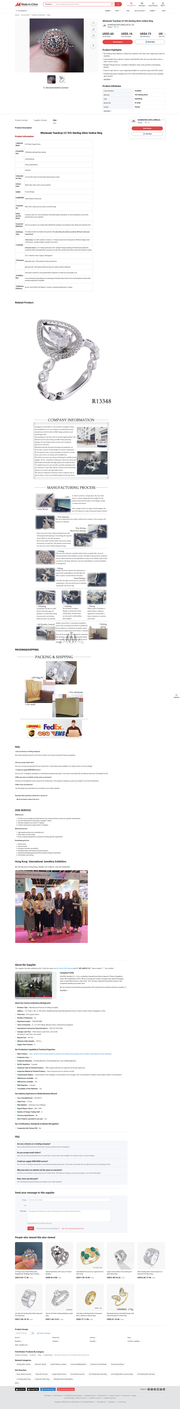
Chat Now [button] (151, 42)
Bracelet (93, 1341)
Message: (23, 1211)
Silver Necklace (106, 1054)
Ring (48, 15)
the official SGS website (64, 968)
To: (25, 1205)
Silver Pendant (84, 1054)
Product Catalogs (44, 1333)
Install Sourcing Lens (67, 1389)
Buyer (117, 11)
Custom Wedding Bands (78, 1364)
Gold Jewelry (43, 1054)
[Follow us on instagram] (155, 1389)
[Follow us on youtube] (158, 1389)
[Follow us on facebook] (149, 1389)
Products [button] (48, 4)
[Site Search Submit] (118, 4)
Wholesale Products (90, 1395)
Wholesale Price (102, 1395)
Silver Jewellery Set (21, 1345)
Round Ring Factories (77, 1374)
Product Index (125, 1395)
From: (24, 1200)
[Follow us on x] (152, 1389)
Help (127, 11)
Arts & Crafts (25, 15)
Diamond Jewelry (55, 1054)
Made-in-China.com (81, 1398)
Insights (134, 1395)
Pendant (55, 1341)
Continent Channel (114, 1395)
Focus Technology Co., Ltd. (75, 1402)
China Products (58, 1395)
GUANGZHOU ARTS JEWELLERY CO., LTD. (121, 25)
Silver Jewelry (34, 1054)
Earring (92, 1337)
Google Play (33, 1389)
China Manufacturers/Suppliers (73, 1395)
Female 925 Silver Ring (42, 1379)
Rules (163, 11)
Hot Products (47, 1395)
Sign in (163, 5)
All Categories (22, 11)
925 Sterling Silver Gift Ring (146, 1374)
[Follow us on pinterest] (161, 1389)
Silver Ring (65, 1054)
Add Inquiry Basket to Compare (57, 87)
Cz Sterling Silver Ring (24, 1379)
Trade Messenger (48, 1389)
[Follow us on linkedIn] (164, 1389)
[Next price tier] (164, 34)
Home (17, 15)
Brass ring (55, 1337)
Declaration (112, 1402)
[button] (112, 4)
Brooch (17, 1337)
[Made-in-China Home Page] (26, 4)
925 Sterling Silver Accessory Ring (122, 1374)
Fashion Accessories (38, 15)
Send (30, 1228)
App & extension (139, 11)
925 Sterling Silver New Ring (98, 1374)
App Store (20, 1389)
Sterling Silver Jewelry (24, 1364)
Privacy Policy (122, 1402)
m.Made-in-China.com (95, 1398)
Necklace (18, 1341)
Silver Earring (74, 1054)
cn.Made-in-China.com (109, 1398)
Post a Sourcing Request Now (73, 1228)
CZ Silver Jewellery (133, 1341)
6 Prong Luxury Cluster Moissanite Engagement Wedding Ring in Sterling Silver (27, 1274)
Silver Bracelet (95, 1054)
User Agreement (101, 1402)
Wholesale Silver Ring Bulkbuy (63, 1379)
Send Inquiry (117, 42)
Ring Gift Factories (42, 1374)
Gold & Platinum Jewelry (58, 1364)
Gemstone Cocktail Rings (99, 1364)
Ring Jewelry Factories (24, 1374)
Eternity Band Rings (117, 1364)
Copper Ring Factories (59, 1374)
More (17, 1383)
